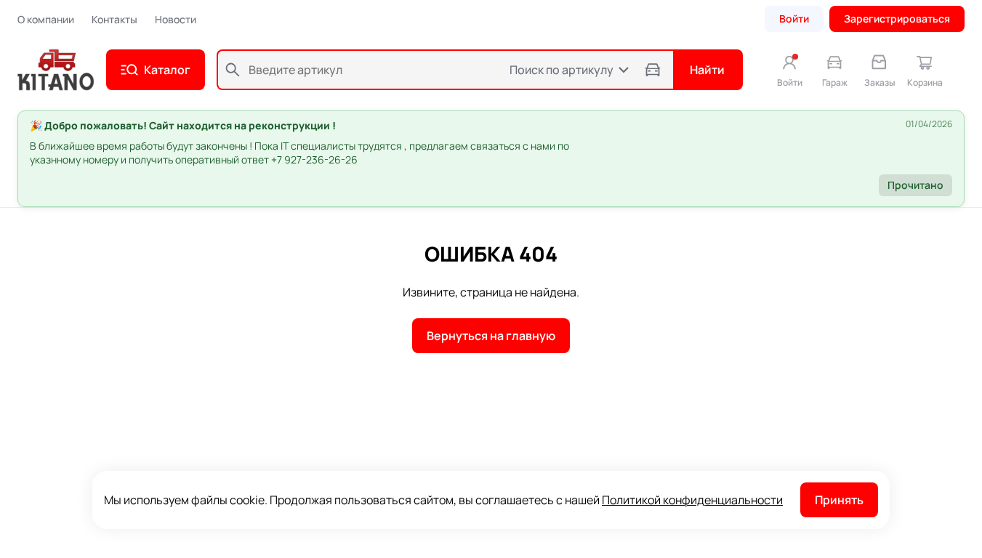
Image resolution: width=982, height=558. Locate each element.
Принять (839, 500)
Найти (707, 70)
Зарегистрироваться (897, 18)
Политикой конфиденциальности (692, 500)
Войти (794, 18)
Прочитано (915, 185)
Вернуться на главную (491, 336)
